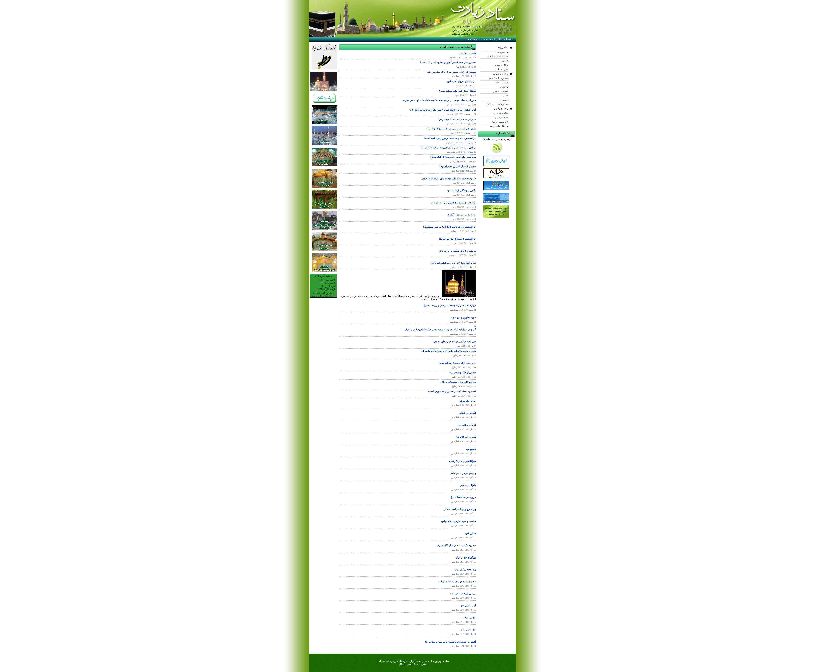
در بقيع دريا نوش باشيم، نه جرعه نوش (457, 250)
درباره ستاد (500, 52)
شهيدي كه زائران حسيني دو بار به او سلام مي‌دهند (451, 72)
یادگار (401, 664)
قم (504, 95)
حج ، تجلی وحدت (467, 629)
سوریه (503, 87)
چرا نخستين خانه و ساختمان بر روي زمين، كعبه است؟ (450, 138)
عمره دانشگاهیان (497, 78)
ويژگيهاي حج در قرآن (466, 557)
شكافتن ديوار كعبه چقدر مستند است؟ (457, 90)
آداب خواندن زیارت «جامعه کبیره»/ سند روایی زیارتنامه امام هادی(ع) (442, 109)
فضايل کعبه (470, 533)
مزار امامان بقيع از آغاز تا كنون (461, 81)
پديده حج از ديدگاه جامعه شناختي (460, 509)
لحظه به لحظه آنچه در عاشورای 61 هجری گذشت (452, 391)
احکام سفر (500, 117)
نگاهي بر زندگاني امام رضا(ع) (461, 190)
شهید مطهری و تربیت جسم (462, 317)
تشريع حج (471, 449)
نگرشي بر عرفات (467, 413)
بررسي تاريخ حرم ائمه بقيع (463, 593)
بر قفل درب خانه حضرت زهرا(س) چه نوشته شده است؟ (448, 147)
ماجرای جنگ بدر (468, 53)
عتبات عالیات (499, 82)
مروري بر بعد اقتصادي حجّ (463, 497)
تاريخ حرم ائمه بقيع (466, 425)
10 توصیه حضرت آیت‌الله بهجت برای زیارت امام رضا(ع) (449, 178)
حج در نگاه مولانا (468, 401)
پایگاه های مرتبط (498, 126)
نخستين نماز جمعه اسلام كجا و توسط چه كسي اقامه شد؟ (448, 62)
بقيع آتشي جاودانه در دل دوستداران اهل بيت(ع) (453, 157)
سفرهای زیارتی (500, 73)
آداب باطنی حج (468, 605)
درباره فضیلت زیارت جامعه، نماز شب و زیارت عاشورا (450, 305)
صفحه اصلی (507, 39)
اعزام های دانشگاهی (496, 104)
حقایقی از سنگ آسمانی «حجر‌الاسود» (457, 166)
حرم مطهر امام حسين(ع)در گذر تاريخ (457, 363)
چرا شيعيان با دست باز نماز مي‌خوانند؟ (457, 238)
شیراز (503, 99)
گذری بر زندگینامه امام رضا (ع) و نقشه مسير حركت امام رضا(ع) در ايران (440, 329)
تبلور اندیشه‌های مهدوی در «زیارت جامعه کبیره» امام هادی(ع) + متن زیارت (439, 100)
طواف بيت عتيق (468, 485)
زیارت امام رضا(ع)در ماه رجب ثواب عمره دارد (453, 262)
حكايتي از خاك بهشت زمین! (462, 372)
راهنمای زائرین (501, 108)
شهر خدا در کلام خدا (466, 437)
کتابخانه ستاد (500, 113)
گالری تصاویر (499, 65)
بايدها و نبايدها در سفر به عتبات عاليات (457, 581)
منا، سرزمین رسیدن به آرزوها (462, 214)
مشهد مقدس (499, 91)
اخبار (497, 39)
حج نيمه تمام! (469, 617)
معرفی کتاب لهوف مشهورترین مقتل (458, 382)
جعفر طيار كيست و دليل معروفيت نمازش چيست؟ (451, 128)
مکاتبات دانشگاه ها (497, 56)
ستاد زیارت (503, 47)
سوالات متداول (486, 39)
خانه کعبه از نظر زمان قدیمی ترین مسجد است (453, 202)
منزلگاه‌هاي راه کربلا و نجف (462, 461)
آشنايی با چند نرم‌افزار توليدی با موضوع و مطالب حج (450, 641)
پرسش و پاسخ (499, 121)
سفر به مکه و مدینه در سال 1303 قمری (456, 545)
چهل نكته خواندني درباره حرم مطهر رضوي (455, 341)
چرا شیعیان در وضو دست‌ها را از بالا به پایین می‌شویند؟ (449, 226)
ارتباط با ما (472, 39)
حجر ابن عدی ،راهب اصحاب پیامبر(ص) (457, 119)
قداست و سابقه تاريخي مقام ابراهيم (458, 521)
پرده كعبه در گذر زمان (465, 569)
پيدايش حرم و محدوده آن (463, 473)
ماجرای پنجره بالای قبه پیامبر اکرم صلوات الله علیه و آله (448, 351)
